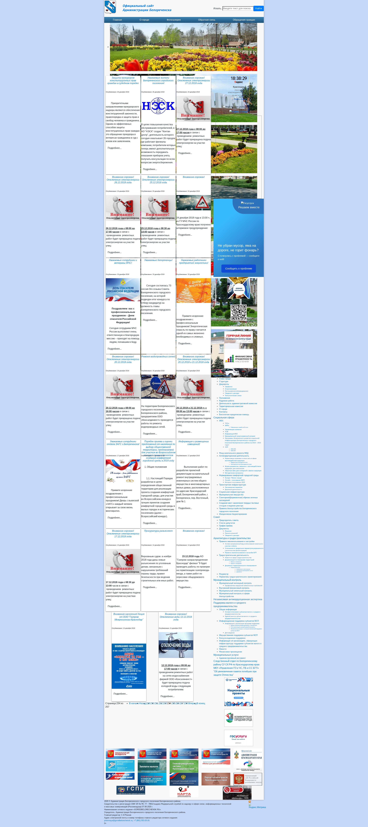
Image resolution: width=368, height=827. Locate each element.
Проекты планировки (236, 563)
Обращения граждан (244, 20)
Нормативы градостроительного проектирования (240, 577)
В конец (201, 703)
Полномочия (224, 398)
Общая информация (228, 609)
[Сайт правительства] (152, 753)
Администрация (221, 375)
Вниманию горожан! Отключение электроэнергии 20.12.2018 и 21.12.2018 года (193, 359)
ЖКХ (221, 421)
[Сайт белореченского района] (120, 765)
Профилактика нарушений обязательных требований (243, 585)
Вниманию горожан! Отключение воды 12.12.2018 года (176, 617)
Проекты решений (231, 533)
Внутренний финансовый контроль (234, 588)
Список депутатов (227, 523)
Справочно (228, 386)
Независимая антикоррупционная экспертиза (237, 599)
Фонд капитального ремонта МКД (233, 453)
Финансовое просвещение (230, 652)
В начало (134, 703)
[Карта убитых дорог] (184, 791)
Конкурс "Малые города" (233, 478)
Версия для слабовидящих (240, 107)
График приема (225, 526)
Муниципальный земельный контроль (235, 591)
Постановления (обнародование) (236, 391)
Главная (117, 20)
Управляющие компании (233, 429)
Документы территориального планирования (240, 565)
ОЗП (226, 447)
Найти (258, 8)
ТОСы (227, 423)
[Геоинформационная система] (184, 766)
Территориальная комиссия (231, 406)
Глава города (225, 379)
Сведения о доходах (232, 393)
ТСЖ (226, 431)
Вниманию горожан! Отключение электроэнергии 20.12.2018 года (123, 359)
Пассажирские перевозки (233, 487)
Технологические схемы (233, 395)
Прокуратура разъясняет (158, 531)
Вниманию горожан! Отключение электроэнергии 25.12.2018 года (158, 180)
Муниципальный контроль (227, 580)
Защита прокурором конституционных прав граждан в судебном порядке (123, 80)
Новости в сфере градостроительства (238, 557)
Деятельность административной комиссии (238, 403)
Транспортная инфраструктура (232, 485)
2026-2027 (233, 450)
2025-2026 (233, 449)
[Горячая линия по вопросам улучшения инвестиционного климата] (152, 779)
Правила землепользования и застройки (236, 541)
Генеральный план (235, 567)
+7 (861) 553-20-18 (141, 820)
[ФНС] (152, 766)
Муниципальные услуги (225, 655)
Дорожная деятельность (233, 489)
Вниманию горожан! (194, 177)
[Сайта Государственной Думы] (216, 753)
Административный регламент (232, 658)
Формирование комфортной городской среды (239, 475)
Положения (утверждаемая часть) (244, 570)
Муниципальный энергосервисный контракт (240, 436)
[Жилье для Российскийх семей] (216, 763)
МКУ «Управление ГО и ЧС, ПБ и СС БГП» (236, 668)
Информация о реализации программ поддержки (242, 623)
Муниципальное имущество (231, 495)
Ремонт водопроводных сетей (158, 356)
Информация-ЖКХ (231, 434)
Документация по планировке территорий (239, 560)
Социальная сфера (223, 417)
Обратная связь (206, 20)
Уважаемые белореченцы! (158, 260)
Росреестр (223, 574)
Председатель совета (228, 520)
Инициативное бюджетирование (233, 514)
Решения (228, 531)
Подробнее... (114, 148)
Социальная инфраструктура (232, 492)
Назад (142, 703)
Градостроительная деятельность (234, 555)
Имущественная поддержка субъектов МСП (238, 635)
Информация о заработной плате (239, 427)
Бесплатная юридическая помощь (234, 414)
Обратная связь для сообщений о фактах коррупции (243, 470)
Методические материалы (234, 473)
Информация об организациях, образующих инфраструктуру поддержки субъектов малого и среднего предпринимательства (240, 643)
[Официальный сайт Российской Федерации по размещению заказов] (247, 779)
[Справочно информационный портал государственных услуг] (184, 779)
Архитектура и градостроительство (232, 538)
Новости (222, 649)
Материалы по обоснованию (243, 569)
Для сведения (229, 633)
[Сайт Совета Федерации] (184, 753)
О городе (144, 20)
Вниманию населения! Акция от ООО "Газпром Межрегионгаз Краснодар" (128, 617)
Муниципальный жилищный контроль (235, 583)
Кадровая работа (226, 401)
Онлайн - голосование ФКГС (235, 480)
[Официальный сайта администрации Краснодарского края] (247, 754)
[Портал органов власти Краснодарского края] (216, 779)
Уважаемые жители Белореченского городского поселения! (158, 80)
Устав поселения (230, 389)
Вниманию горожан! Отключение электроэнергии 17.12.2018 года (123, 534)
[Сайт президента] (120, 753)
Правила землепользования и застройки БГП (240, 552)
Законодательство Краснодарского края (241, 464)
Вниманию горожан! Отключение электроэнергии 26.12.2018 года (123, 180)
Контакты (223, 412)
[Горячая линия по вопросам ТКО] (237, 792)
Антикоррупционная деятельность (234, 456)
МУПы (227, 425)
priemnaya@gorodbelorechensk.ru (118, 820)
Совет (216, 517)
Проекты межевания (236, 561)
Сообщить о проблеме (238, 268)
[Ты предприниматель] (120, 776)
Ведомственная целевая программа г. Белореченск (244, 625)
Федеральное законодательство (239, 462)
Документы (224, 384)
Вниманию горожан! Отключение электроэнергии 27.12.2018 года (193, 80)
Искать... (218, 8)
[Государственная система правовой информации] (130, 790)
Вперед (192, 703)
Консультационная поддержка (232, 638)
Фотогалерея (174, 20)
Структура (223, 381)
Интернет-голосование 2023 (235, 482)
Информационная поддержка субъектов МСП (239, 621)
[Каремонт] (247, 765)
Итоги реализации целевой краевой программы (243, 627)
